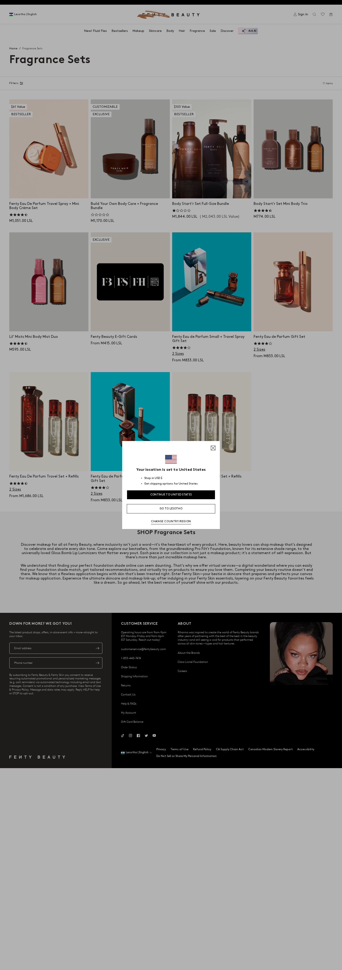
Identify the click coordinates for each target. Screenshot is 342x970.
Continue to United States (171, 494)
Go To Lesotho (171, 508)
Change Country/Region (171, 521)
